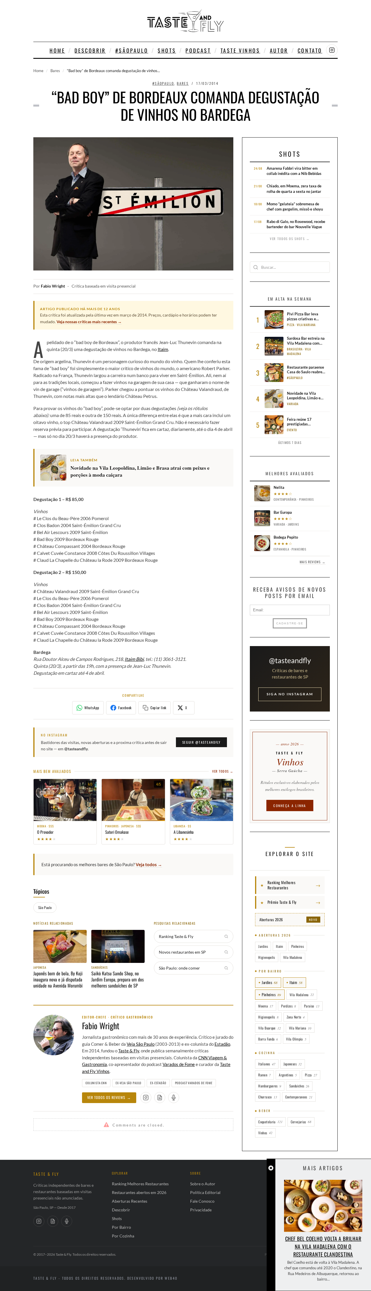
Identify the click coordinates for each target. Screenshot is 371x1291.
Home (57, 50)
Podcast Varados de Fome (193, 1082)
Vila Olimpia (296, 1038)
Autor (279, 50)
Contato (310, 50)
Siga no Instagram (290, 694)
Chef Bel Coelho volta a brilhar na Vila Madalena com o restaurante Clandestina (323, 1246)
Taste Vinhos (240, 50)
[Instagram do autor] (145, 1097)
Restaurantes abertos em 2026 (139, 1192)
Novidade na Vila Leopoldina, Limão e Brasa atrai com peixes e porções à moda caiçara (140, 471)
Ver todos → (222, 771)
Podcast (198, 50)
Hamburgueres (269, 1085)
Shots (167, 50)
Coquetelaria (270, 1121)
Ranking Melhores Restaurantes (140, 1183)
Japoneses (292, 1063)
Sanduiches (299, 1085)
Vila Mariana (300, 1027)
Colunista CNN (96, 1082)
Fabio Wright (53, 286)
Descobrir (90, 50)
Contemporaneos (298, 1096)
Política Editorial (205, 1192)
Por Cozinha (123, 1235)
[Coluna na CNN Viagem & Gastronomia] (159, 1097)
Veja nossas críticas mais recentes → (89, 321)
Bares (55, 70)
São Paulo (45, 907)
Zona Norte (296, 1016)
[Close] (270, 1168)
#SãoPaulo (131, 50)
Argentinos (288, 1074)
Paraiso (311, 1005)
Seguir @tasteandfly (201, 742)
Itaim (163, 349)
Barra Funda (268, 1038)
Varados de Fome (179, 1064)
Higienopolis (266, 957)
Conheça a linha (289, 805)
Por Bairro (121, 1227)
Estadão (222, 1044)
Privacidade (201, 1209)
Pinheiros (297, 946)
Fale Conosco (202, 1201)
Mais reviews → (312, 561)
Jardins (263, 946)
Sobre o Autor (202, 1183)
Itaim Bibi (134, 659)
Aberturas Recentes (129, 1201)
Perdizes (288, 1005)
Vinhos (265, 1132)
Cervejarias (301, 1121)
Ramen (264, 1074)
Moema (265, 1005)
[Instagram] (38, 1221)
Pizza (311, 1074)
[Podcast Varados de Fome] (173, 1097)
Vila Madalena (292, 957)
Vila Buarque (269, 1027)
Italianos (266, 1063)
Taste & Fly (128, 1050)
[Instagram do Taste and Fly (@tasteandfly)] (332, 50)
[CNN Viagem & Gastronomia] (52, 1221)
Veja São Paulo (140, 1044)
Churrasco (267, 1096)
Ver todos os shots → (290, 238)
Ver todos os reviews (109, 1097)
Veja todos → (149, 864)
